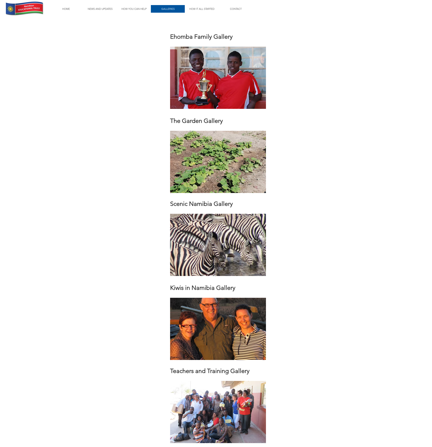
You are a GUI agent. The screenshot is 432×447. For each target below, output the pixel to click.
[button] (218, 78)
